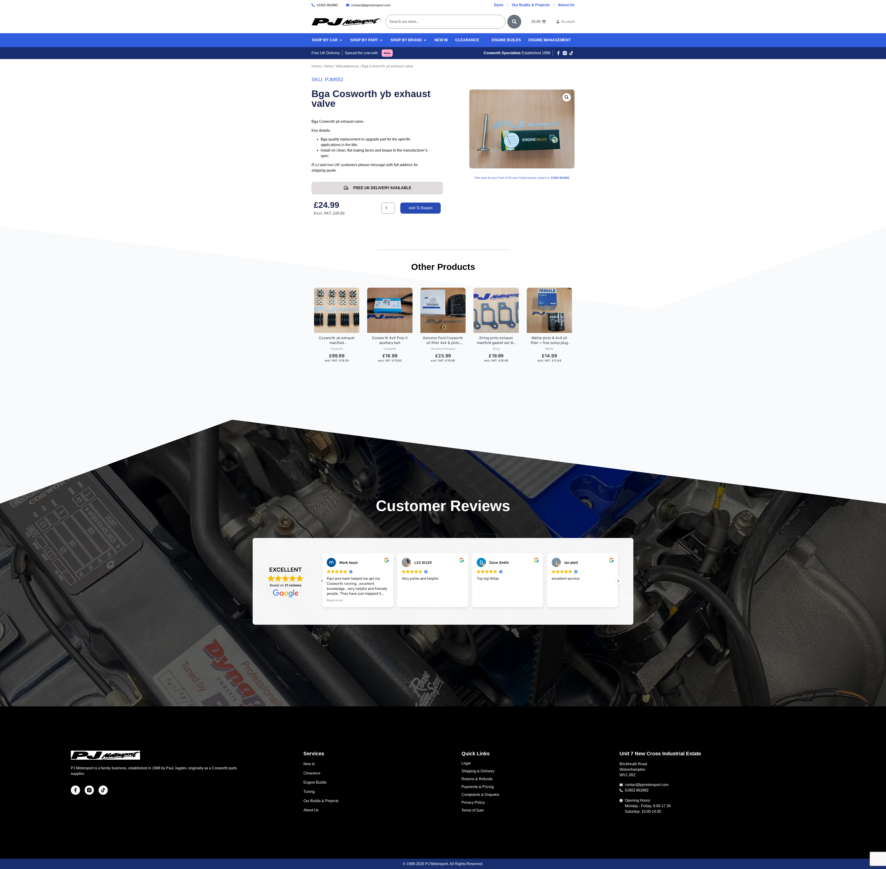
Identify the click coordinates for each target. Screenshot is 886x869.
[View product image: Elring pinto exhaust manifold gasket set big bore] (496, 310)
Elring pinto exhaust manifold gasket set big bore (496, 340)
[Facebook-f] (558, 53)
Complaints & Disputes (480, 795)
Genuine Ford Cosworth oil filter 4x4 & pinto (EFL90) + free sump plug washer (443, 340)
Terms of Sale (472, 810)
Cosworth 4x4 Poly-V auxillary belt (390, 340)
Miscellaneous (347, 66)
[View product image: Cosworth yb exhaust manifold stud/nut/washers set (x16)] (336, 310)
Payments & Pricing (477, 787)
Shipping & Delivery (477, 771)
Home (316, 66)
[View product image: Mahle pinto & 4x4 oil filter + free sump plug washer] (549, 310)
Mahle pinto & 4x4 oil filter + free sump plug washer (549, 340)
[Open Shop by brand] (425, 40)
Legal (466, 763)
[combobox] (445, 22)
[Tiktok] (571, 53)
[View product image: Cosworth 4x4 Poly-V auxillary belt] (389, 310)
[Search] (514, 22)
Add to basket (420, 208)
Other (328, 66)
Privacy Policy (473, 802)
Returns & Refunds (477, 779)
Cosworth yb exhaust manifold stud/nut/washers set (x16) (336, 340)
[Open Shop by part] (381, 40)
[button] (567, 97)
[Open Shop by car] (341, 40)
